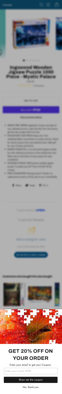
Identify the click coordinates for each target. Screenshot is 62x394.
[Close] (57, 314)
